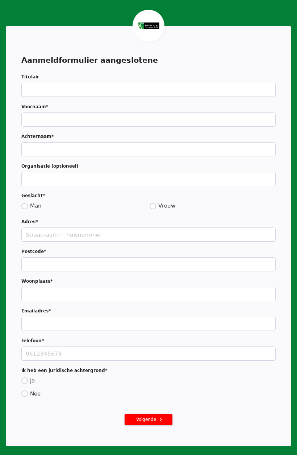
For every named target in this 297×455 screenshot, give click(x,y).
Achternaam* (37, 136)
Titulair (30, 77)
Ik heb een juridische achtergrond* (64, 370)
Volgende (146, 419)
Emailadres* (36, 311)
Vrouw (166, 205)
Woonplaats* (37, 281)
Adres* (29, 222)
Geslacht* (33, 195)
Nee (35, 393)
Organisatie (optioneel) (49, 166)
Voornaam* (34, 106)
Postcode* (33, 251)
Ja (32, 380)
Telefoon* (32, 341)
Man (36, 205)
